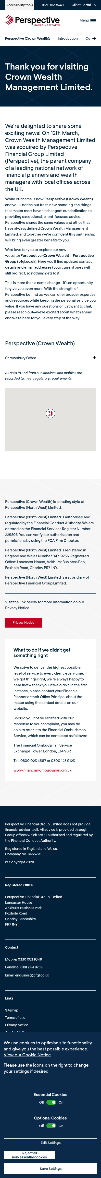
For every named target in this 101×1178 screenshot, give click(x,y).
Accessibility (19, 5)
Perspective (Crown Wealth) (45, 255)
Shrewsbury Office (20, 358)
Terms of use (15, 1017)
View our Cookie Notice (27, 1054)
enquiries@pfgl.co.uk (32, 975)
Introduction (68, 38)
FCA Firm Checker (63, 540)
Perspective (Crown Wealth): (27, 38)
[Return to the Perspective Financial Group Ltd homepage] (32, 20)
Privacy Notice (16, 1025)
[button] (50, 414)
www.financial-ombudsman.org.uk (42, 770)
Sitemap (11, 1010)
